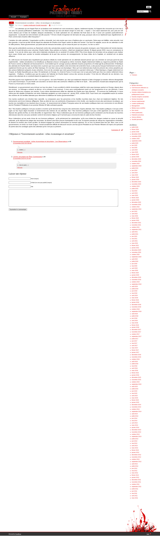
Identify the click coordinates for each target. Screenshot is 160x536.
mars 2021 (135, 243)
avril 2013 (135, 445)
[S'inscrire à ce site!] (148, 8)
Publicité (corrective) (138, 115)
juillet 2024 (135, 168)
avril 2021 (135, 241)
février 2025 (135, 154)
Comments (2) (115, 130)
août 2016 (135, 361)
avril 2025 (135, 150)
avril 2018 (135, 320)
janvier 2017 (135, 352)
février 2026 (135, 129)
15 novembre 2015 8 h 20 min (22, 158)
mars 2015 (135, 398)
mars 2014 (135, 425)
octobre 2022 (136, 207)
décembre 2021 (136, 222)
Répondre (19, 152)
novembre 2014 (136, 407)
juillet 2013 (135, 439)
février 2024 (135, 177)
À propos (23, 17)
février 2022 (135, 218)
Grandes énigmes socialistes (140, 97)
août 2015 (135, 386)
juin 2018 (134, 318)
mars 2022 (135, 216)
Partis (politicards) (137, 112)
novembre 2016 (136, 357)
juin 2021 (134, 236)
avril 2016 (135, 368)
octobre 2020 (136, 254)
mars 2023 (135, 195)
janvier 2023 (135, 200)
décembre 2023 (136, 182)
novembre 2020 (136, 252)
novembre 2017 (136, 332)
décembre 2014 (136, 404)
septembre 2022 (136, 209)
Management (136, 106)
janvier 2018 (135, 327)
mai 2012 (134, 470)
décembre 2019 (136, 277)
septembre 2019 (136, 284)
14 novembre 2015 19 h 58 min (22, 143)
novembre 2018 (136, 307)
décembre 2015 (136, 377)
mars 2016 (135, 370)
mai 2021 (134, 238)
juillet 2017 (135, 338)
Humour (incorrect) (137, 99)
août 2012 (135, 464)
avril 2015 (135, 395)
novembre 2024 (136, 161)
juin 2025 (134, 145)
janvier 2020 (135, 275)
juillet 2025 (135, 143)
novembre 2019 (136, 279)
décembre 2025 (136, 134)
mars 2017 (135, 348)
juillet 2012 (135, 466)
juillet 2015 (135, 389)
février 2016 (135, 373)
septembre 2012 (136, 461)
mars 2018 (135, 323)
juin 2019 (134, 291)
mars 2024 (135, 175)
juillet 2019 (135, 289)
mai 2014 (134, 420)
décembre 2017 (136, 329)
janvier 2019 (135, 302)
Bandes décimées (137, 85)
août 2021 (135, 232)
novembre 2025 (136, 136)
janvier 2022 (135, 220)
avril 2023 (135, 193)
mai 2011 (134, 493)
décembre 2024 (136, 159)
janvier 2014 (135, 427)
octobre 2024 (136, 163)
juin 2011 (134, 491)
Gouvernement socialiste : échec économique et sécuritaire (37, 22)
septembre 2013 (136, 436)
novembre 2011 (136, 482)
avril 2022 (135, 213)
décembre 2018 (136, 304)
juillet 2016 (135, 363)
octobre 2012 (136, 459)
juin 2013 (134, 441)
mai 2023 (134, 191)
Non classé (135, 110)
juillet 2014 (135, 416)
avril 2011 (134, 495)
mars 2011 (135, 498)
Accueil (13, 17)
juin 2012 (134, 468)
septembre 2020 (136, 257)
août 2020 (135, 259)
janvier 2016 (135, 375)
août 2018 (135, 313)
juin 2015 (134, 391)
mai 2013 (134, 443)
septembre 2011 (136, 486)
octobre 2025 (136, 138)
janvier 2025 (135, 157)
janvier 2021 (135, 248)
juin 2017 (134, 341)
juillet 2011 (135, 489)
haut (148, 534)
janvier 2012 (135, 477)
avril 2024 (135, 172)
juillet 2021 (135, 234)
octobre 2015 (136, 382)
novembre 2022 (136, 204)
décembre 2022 (136, 202)
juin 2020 (134, 263)
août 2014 (135, 414)
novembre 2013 (136, 432)
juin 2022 (134, 211)
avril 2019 (135, 295)
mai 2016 (134, 366)
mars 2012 (135, 473)
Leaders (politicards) (30, 25)
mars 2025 (135, 152)
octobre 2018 (136, 309)
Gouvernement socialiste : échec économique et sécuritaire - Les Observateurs (40, 141)
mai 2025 (134, 147)
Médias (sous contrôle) (138, 108)
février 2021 (135, 245)
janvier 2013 (135, 452)
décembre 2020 (136, 250)
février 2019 (135, 300)
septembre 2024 (136, 166)
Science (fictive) (136, 117)
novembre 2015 (136, 379)
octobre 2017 (136, 334)
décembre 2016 (136, 354)
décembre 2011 (136, 479)
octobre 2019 (136, 282)
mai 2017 (134, 343)
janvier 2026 (135, 132)
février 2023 (135, 197)
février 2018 (135, 325)
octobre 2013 (136, 434)
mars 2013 (135, 448)
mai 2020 (134, 266)
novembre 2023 (136, 184)
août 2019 (135, 286)
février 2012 (135, 475)
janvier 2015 (135, 402)
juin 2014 (134, 418)
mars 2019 (135, 298)
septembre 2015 (136, 384)
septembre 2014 (136, 411)
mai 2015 (134, 393)
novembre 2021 (136, 225)
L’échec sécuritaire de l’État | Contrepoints (27, 157)
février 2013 (135, 450)
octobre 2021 (136, 227)
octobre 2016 (136, 359)
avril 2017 (135, 345)
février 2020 (135, 273)
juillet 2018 (135, 316)
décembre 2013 (136, 430)
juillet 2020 (135, 261)
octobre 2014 (136, 409)
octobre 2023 (136, 186)
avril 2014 (135, 423)
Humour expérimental (138, 101)
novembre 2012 (136, 457)
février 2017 (135, 350)
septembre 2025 (136, 141)
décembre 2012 (136, 455)
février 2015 (135, 400)
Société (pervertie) (41, 25)
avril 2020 (135, 268)
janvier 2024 (135, 179)
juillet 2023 (135, 188)
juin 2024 (134, 170)
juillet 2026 (135, 127)
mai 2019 (134, 293)
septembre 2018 (136, 311)
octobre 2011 (135, 484)
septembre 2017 (136, 336)
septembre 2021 (136, 229)
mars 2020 (135, 270)
